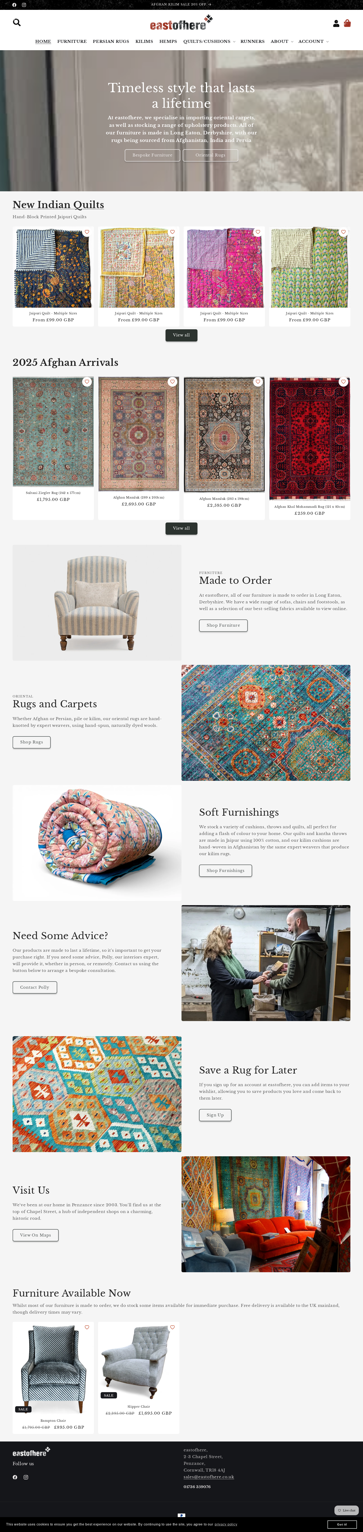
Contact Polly (35, 987)
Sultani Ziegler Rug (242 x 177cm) (53, 493)
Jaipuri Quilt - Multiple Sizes (53, 313)
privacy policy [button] (226, 1524)
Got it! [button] (342, 1524)
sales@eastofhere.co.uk (209, 1476)
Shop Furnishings (226, 870)
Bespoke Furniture (152, 155)
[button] (18, 23)
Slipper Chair (139, 1407)
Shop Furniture (223, 625)
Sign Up (215, 1115)
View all (181, 335)
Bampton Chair (53, 1421)
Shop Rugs (31, 742)
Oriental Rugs (211, 155)
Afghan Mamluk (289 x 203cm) (138, 497)
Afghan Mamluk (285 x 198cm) (224, 499)
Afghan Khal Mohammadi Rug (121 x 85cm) (309, 507)
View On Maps (35, 1235)
